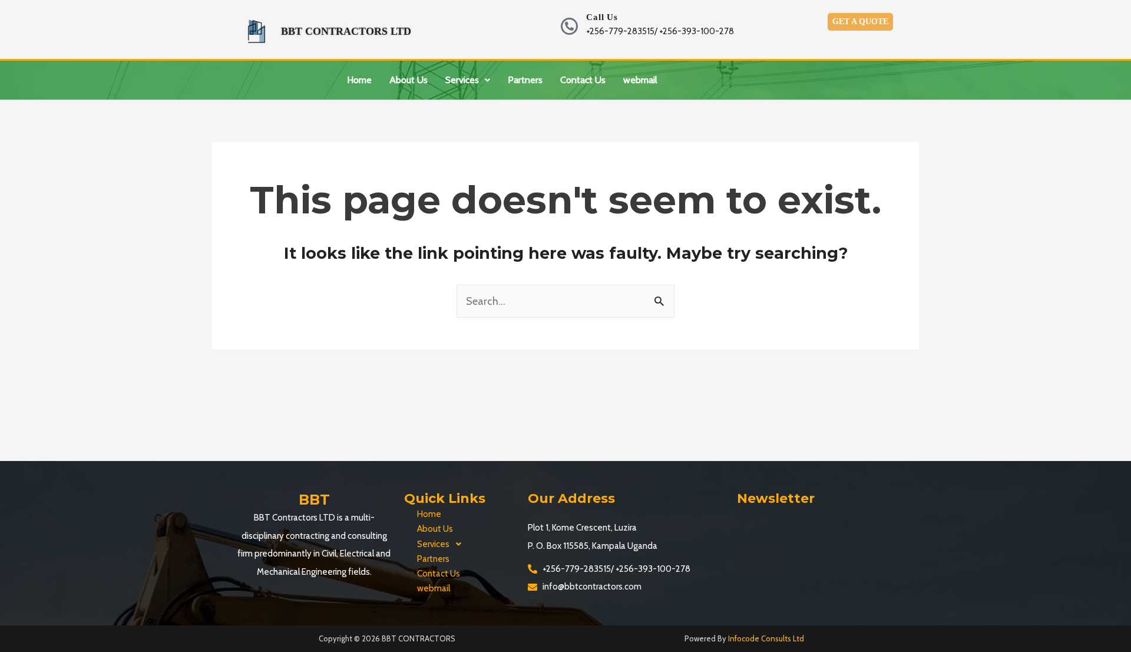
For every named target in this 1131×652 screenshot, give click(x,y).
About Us (408, 79)
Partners (525, 79)
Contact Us (583, 79)
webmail (640, 79)
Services (462, 79)
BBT (314, 499)
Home (359, 79)
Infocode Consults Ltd (766, 638)
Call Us (602, 17)
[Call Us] (569, 26)
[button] (467, 80)
